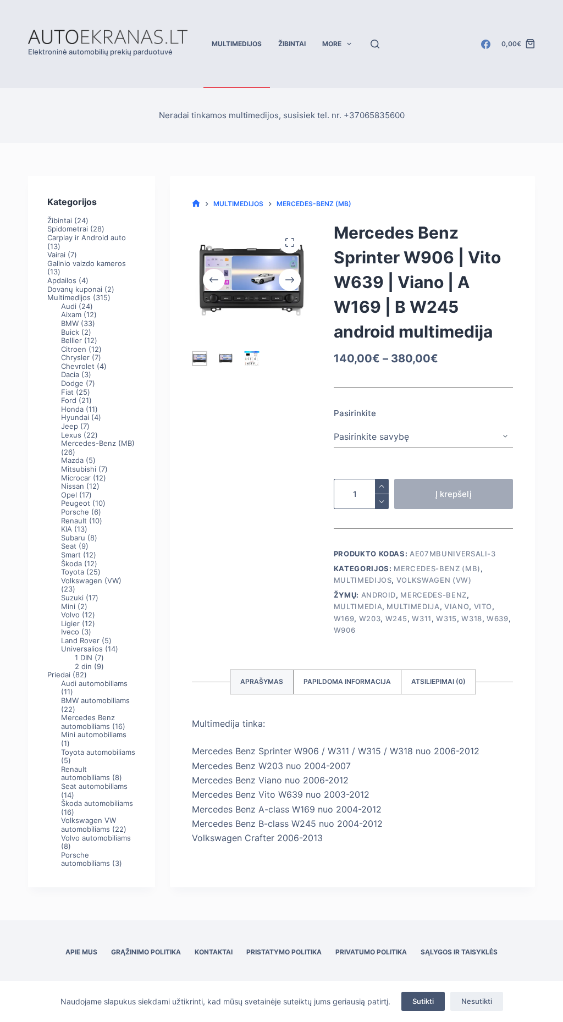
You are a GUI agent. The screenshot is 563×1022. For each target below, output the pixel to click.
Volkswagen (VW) (434, 580)
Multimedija (413, 606)
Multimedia (358, 606)
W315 (446, 618)
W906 (345, 630)
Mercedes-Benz (433, 594)
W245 (396, 618)
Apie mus (81, 952)
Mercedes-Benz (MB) (437, 568)
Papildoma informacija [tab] (347, 681)
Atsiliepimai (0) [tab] (438, 681)
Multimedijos (237, 44)
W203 (370, 618)
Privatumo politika (371, 952)
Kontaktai (214, 952)
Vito (483, 606)
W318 (471, 618)
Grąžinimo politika (146, 952)
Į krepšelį (453, 494)
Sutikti (423, 1001)
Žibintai (292, 44)
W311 (422, 618)
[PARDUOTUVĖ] (196, 204)
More (331, 44)
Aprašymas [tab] (261, 681)
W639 (498, 618)
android (378, 594)
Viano (456, 606)
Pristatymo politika (284, 952)
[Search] (375, 44)
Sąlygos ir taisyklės (459, 952)
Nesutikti (476, 1001)
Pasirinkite (355, 413)
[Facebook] (485, 44)
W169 (344, 618)
